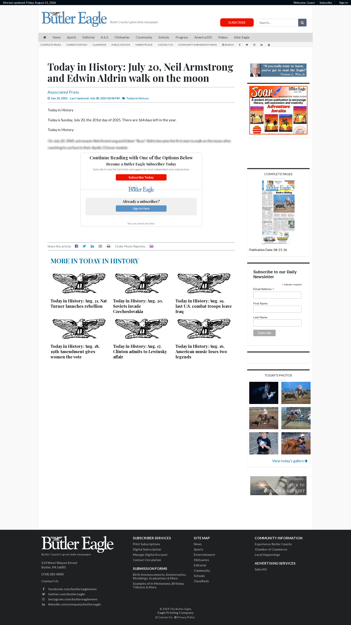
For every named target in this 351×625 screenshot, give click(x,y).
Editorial (200, 565)
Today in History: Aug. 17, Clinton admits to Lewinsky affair (140, 351)
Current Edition (76, 44)
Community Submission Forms (197, 44)
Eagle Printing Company (176, 612)
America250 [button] (203, 37)
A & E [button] (104, 37)
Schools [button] (163, 37)
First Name (260, 303)
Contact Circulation (147, 560)
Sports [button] (71, 37)
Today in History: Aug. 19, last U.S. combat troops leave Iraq (204, 306)
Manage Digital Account (150, 554)
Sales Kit (261, 569)
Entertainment (204, 554)
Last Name (260, 317)
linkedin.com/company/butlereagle (74, 604)
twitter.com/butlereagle (66, 594)
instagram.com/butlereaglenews (73, 599)
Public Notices (121, 44)
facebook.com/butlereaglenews (72, 589)
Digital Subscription (147, 549)
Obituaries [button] (122, 37)
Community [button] (144, 37)
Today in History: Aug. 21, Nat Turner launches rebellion (79, 303)
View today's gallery (288, 461)
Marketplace (144, 44)
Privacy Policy (186, 617)
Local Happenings (267, 554)
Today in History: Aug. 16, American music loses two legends (201, 351)
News (198, 544)
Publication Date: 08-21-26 (268, 250)
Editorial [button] (88, 37)
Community (202, 570)
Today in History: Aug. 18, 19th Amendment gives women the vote (75, 351)
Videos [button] (223, 37)
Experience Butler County (273, 544)
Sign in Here (141, 208)
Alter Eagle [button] (241, 37)
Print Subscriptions (146, 544)
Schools (199, 576)
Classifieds (99, 44)
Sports (198, 549)
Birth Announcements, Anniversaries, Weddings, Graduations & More (159, 576)
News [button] (57, 37)
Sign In (343, 2)
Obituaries (201, 560)
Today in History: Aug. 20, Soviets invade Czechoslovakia (138, 306)
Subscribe (326, 2)
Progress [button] (182, 37)
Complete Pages (50, 44)
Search (229, 44)
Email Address (263, 289)
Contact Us (165, 44)
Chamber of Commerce (271, 549)
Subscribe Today (141, 177)
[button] (45, 37)
